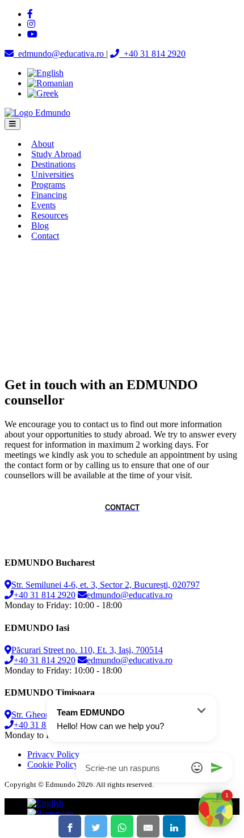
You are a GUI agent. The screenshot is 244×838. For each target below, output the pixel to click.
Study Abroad (56, 154)
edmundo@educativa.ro (130, 595)
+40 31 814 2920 (44, 595)
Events (43, 205)
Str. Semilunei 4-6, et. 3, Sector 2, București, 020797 (105, 584)
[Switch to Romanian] (50, 83)
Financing (49, 195)
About (42, 144)
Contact (45, 236)
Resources (49, 215)
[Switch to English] (45, 73)
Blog (40, 225)
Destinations (53, 164)
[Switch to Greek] (42, 93)
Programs (48, 185)
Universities (52, 174)
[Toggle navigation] (12, 124)
